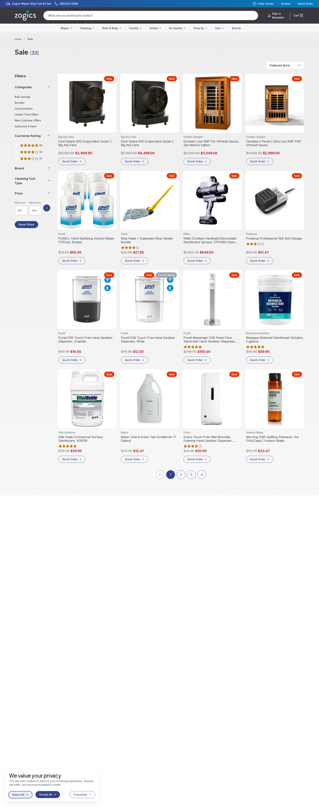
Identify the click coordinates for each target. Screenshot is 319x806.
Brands (236, 28)
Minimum (20, 202)
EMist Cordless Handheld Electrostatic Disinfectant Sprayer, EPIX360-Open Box (210, 240)
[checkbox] (16, 145)
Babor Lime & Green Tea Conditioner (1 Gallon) (148, 438)
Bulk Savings (22, 96)
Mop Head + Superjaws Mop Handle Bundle (147, 240)
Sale (218, 28)
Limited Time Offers (26, 114)
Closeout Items (24, 108)
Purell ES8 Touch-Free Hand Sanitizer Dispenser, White (148, 339)
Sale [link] (30, 38)
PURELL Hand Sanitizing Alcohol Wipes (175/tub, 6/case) (86, 240)
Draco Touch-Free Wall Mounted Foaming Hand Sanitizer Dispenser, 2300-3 (208, 438)
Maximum (35, 202)
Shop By (198, 28)
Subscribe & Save (26, 126)
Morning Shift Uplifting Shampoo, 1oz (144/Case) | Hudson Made (272, 438)
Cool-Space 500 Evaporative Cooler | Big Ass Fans (147, 143)
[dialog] (51, 785)
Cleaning (85, 28)
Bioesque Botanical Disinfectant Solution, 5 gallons (274, 339)
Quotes (285, 3)
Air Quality (175, 28)
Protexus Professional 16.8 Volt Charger (274, 238)
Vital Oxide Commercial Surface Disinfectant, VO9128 (80, 438)
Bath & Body (110, 28)
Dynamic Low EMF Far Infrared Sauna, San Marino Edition (211, 143)
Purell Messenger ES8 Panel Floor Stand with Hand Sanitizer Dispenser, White (209, 339)
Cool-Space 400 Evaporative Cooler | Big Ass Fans (84, 143)
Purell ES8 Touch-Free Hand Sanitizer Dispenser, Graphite (85, 339)
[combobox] (285, 65)
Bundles (20, 102)
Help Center (266, 3)
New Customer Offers (28, 120)
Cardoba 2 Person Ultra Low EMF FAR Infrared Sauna (273, 143)
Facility (133, 28)
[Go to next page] (201, 474)
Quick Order (305, 3)
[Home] (25, 15)
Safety (154, 28)
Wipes (65, 28)
